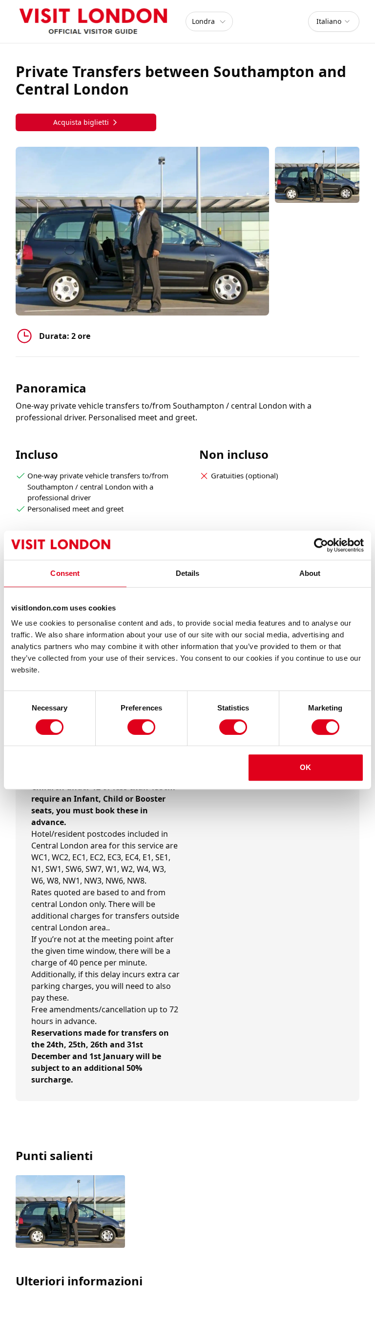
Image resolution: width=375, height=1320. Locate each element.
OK (305, 767)
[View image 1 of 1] (317, 175)
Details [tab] (188, 573)
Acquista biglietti (81, 122)
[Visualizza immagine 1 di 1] (70, 1212)
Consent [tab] (65, 573)
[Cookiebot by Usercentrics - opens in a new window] (321, 545)
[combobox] (333, 21)
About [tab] (310, 573)
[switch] (141, 727)
